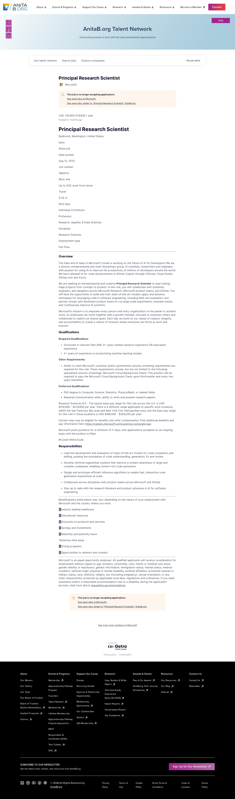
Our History (26, 686)
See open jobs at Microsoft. (81, 98)
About (39, 7)
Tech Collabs (54, 744)
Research (118, 7)
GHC (50, 750)
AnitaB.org (56, 786)
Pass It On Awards (142, 680)
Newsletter (194, 686)
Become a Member (191, 7)
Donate (80, 680)
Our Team (25, 692)
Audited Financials (29, 713)
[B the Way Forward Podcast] (45, 783)
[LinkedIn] (8, 35)
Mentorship (54, 680)
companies (93, 60)
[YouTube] (34, 783)
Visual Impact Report (115, 709)
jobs (69, 60)
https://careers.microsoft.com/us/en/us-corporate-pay (118, 423)
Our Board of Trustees (31, 697)
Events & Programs (62, 7)
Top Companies (112, 715)
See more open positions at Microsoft (117, 625)
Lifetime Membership (59, 713)
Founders (53, 695)
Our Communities (85, 711)
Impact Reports (112, 703)
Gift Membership (85, 723)
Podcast (165, 692)
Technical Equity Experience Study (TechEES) (113, 694)
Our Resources (168, 680)
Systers (80, 717)
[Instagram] (8, 23)
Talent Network (56, 701)
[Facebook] (8, 29)
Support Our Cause (93, 7)
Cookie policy (125, 654)
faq (220, 20)
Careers (24, 719)
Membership (54, 707)
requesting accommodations (108, 585)
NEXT (51, 729)
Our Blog (165, 686)
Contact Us (194, 680)
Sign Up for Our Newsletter (190, 766)
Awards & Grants (141, 7)
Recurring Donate (86, 686)
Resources (165, 7)
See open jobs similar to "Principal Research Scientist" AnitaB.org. (101, 103)
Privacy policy (110, 654)
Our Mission (26, 680)
